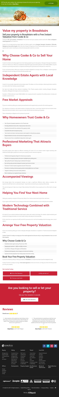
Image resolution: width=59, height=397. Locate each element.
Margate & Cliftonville (43, 353)
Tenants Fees (32, 356)
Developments (14, 366)
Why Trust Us (23, 353)
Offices (4, 366)
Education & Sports (42, 360)
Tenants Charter (32, 353)
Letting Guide (23, 356)
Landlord (23, 350)
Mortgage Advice (5, 353)
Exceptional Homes (14, 353)
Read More (15, 4)
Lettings (3, 373)
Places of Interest (42, 363)
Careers (51, 387)
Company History (44, 387)
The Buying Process (5, 356)
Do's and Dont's (33, 357)
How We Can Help (14, 357)
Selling (13, 350)
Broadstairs (41, 356)
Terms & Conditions (35, 387)
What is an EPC (14, 362)
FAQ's (3, 357)
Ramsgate (41, 354)
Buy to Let (22, 359)
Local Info (41, 350)
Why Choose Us (14, 359)
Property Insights (5, 354)
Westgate (40, 359)
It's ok (51, 3)
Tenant (31, 350)
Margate (3, 369)
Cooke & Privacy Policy (25, 387)
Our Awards (4, 359)
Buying (4, 350)
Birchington (41, 357)
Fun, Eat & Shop (42, 362)
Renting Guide (32, 354)
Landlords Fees (23, 354)
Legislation (22, 357)
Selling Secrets (14, 360)
